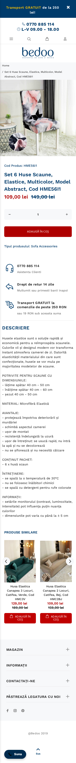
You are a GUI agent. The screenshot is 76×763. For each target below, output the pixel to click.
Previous (6, 561)
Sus (38, 753)
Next (70, 561)
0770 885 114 (40, 24)
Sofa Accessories (44, 246)
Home (5, 65)
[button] (15, 754)
